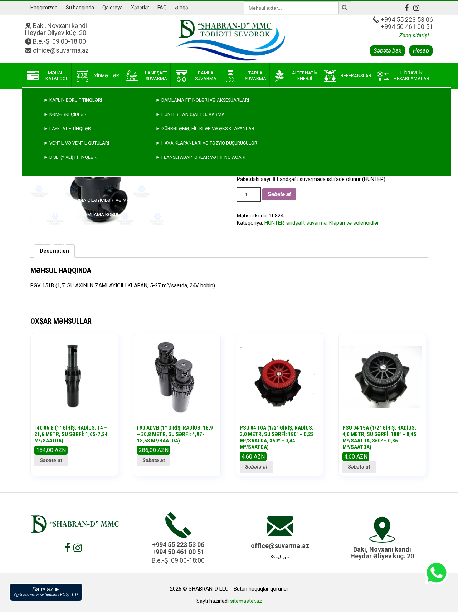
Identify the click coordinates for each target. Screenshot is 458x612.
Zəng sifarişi (414, 35)
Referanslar (356, 75)
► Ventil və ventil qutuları (76, 143)
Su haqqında (80, 7)
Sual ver (280, 557)
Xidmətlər (106, 75)
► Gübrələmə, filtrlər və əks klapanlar (205, 128)
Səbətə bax (387, 50)
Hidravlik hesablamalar (411, 75)
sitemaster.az (246, 601)
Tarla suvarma (255, 75)
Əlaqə (181, 7)
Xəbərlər (140, 7)
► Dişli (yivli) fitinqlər (70, 157)
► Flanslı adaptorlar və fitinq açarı (200, 157)
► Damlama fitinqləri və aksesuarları (202, 100)
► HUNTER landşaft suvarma (190, 114)
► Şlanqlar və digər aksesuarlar (85, 243)
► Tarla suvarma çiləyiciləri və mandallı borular (105, 200)
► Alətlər (56, 257)
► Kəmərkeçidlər (65, 114)
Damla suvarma (205, 75)
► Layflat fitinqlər (67, 128)
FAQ (162, 7)
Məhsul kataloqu (57, 75)
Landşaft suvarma (156, 75)
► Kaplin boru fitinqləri (73, 100)
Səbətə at (51, 460)
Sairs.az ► (46, 591)
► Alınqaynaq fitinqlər (72, 228)
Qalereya (112, 7)
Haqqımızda (44, 7)
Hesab (421, 50)
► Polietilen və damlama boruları (85, 214)
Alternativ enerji (304, 75)
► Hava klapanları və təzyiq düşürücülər (206, 143)
